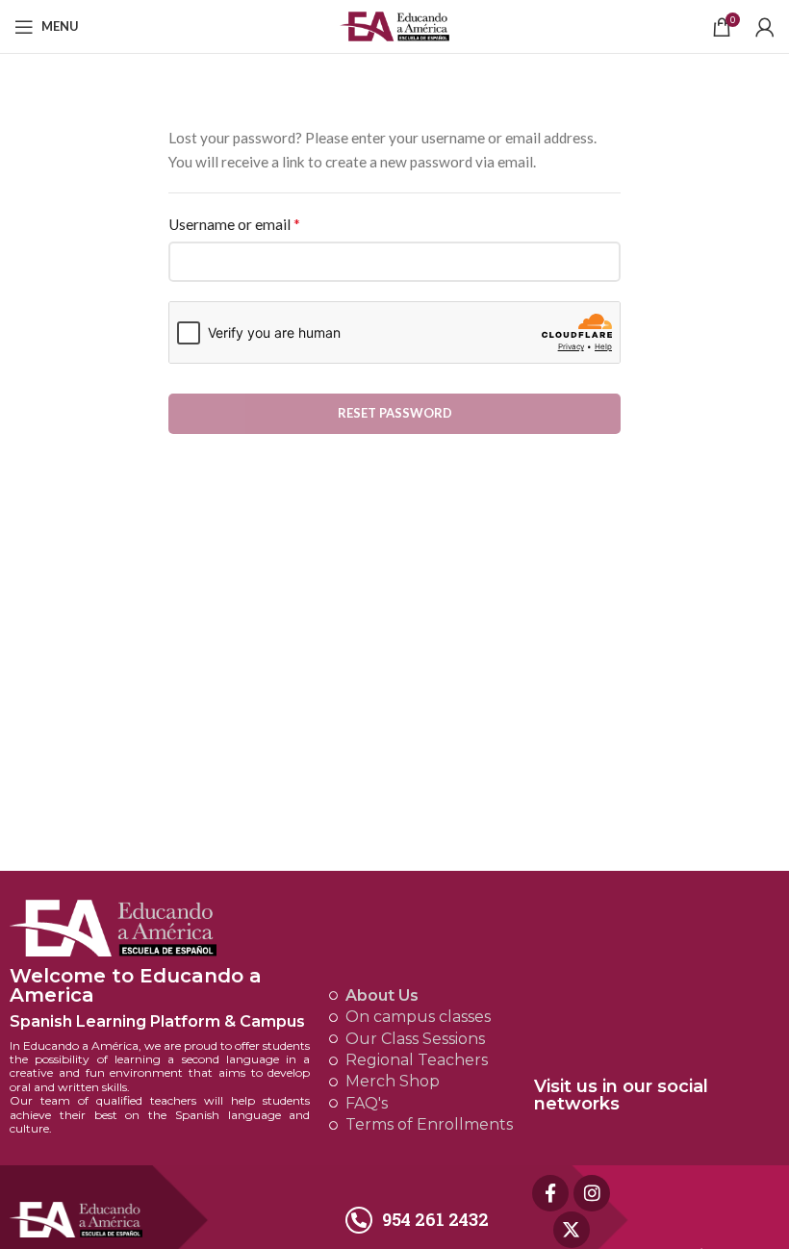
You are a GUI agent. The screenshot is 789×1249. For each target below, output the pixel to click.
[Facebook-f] (550, 1193)
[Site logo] (395, 24)
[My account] (765, 27)
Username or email (234, 224)
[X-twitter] (571, 1229)
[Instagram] (591, 1193)
